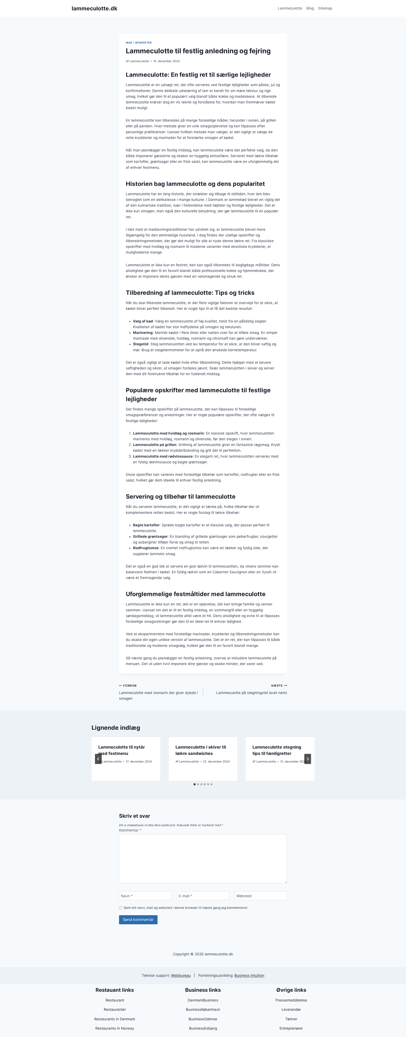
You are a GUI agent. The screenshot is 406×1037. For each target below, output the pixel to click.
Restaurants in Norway (114, 1028)
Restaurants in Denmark (114, 1019)
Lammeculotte (290, 8)
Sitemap (325, 8)
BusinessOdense (203, 1019)
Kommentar (130, 830)
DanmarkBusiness (203, 1000)
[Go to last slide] (98, 759)
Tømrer (291, 1019)
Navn (127, 896)
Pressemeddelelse (291, 1000)
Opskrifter (143, 42)
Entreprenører (291, 1028)
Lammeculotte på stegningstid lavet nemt (251, 689)
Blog (310, 8)
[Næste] (307, 759)
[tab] (194, 784)
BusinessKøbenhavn (203, 1009)
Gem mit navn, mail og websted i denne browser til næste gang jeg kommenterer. (186, 908)
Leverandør (291, 1009)
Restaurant (115, 1000)
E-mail (185, 896)
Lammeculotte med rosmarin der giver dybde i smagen (158, 692)
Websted (244, 896)
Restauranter (115, 1009)
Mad (129, 42)
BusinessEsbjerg (203, 1028)
